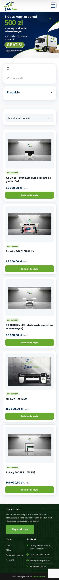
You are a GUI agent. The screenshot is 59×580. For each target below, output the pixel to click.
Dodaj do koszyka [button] (29, 195)
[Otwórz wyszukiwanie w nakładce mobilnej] (29, 68)
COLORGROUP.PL (39, 576)
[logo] (9, 5)
